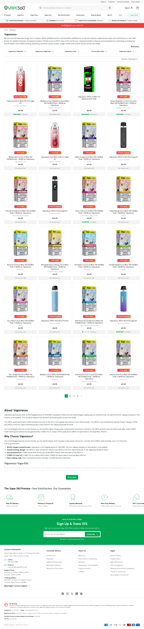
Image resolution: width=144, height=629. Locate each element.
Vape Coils (48, 15)
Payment (50, 559)
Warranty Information (54, 568)
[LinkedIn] (76, 593)
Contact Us (111, 2)
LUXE (129, 468)
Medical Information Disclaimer (122, 568)
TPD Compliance (116, 565)
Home (6, 30)
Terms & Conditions (123, 2)
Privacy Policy (115, 555)
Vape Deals (134, 15)
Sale (120, 15)
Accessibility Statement (119, 575)
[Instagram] (67, 593)
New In (110, 15)
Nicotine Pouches (64, 15)
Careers (81, 571)
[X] (72, 593)
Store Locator (135, 2)
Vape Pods (34, 15)
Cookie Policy (115, 559)
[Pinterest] (81, 593)
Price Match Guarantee (87, 559)
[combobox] (72, 7)
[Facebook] (62, 593)
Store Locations (84, 568)
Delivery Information (54, 562)
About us (103, 2)
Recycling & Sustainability (88, 565)
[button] (129, 59)
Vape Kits (20, 15)
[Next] (81, 396)
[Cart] (137, 7)
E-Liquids (7, 15)
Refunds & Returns (53, 565)
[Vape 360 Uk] (14, 8)
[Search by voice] (109, 7)
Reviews (81, 562)
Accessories (80, 15)
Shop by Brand (96, 15)
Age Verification (116, 562)
